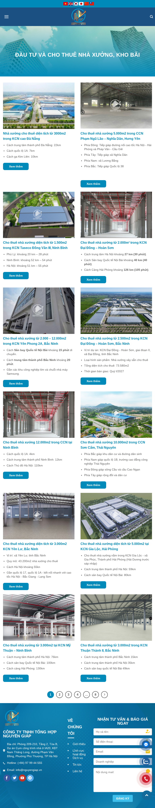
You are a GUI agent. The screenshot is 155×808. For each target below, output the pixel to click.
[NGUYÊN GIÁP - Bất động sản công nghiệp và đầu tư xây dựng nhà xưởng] (78, 16)
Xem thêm (16, 166)
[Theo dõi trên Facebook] (6, 778)
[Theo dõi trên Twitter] (14, 778)
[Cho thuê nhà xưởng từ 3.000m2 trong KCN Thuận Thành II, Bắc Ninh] (116, 617)
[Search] (151, 17)
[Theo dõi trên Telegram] (30, 778)
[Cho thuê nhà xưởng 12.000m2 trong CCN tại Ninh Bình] (38, 414)
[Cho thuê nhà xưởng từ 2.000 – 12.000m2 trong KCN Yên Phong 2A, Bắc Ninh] (38, 310)
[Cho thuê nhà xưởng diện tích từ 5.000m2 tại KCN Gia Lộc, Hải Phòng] (116, 515)
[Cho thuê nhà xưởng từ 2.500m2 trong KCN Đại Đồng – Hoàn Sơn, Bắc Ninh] (116, 310)
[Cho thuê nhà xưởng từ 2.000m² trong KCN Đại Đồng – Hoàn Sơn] (116, 214)
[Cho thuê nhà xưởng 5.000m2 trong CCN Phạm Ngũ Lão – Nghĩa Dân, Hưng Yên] (116, 105)
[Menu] (6, 17)
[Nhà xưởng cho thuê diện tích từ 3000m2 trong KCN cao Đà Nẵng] (38, 105)
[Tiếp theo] (104, 694)
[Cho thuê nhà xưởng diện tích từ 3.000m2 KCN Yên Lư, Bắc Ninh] (38, 515)
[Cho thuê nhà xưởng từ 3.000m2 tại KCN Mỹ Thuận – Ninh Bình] (38, 617)
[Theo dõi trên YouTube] (22, 778)
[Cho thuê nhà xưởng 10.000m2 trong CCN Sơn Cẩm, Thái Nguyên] (116, 414)
